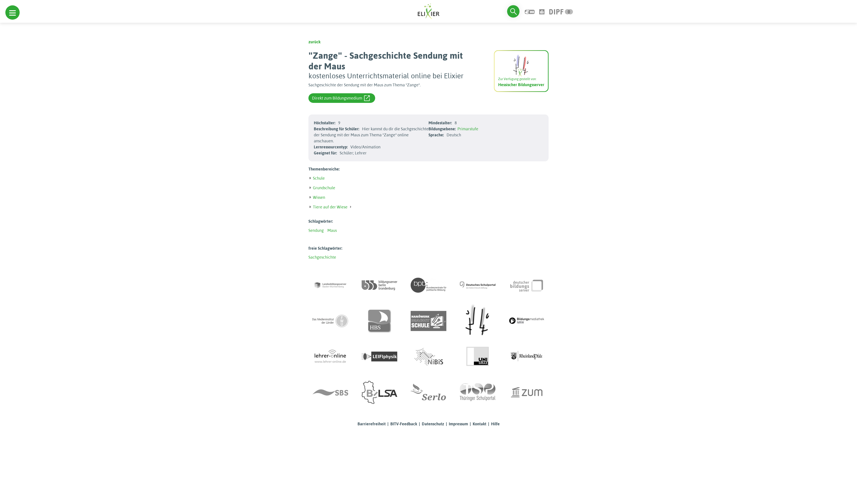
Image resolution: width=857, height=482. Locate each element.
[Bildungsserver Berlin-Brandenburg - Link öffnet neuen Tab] (379, 285)
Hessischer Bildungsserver (521, 84)
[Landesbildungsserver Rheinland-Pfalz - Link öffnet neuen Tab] (527, 356)
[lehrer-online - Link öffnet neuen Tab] (330, 356)
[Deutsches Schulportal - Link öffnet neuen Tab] (477, 285)
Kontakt (479, 424)
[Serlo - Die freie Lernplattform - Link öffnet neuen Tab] (428, 392)
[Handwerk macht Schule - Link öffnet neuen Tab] (428, 321)
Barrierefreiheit (372, 424)
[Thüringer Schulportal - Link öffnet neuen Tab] (477, 392)
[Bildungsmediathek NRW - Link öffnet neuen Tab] (527, 321)
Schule (319, 178)
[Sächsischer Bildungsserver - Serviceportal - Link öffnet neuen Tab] (330, 392)
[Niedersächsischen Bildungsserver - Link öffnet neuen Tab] (428, 356)
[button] (12, 12)
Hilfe (495, 424)
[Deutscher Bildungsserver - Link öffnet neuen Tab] (527, 285)
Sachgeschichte (322, 257)
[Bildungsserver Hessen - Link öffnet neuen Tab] (477, 321)
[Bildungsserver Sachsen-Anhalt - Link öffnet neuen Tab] (379, 392)
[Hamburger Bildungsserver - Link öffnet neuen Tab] (379, 321)
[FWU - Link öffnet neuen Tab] (330, 321)
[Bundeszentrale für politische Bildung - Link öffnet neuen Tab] (428, 285)
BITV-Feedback (403, 424)
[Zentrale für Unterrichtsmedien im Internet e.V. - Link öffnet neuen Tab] (527, 392)
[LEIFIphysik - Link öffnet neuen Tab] (379, 356)
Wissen (319, 197)
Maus (332, 230)
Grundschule (324, 187)
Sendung (316, 230)
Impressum (458, 424)
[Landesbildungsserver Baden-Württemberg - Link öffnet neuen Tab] (330, 285)
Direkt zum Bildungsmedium (337, 98)
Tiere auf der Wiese (330, 207)
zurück (314, 41)
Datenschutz (433, 424)
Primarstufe (468, 129)
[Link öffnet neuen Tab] (561, 11)
